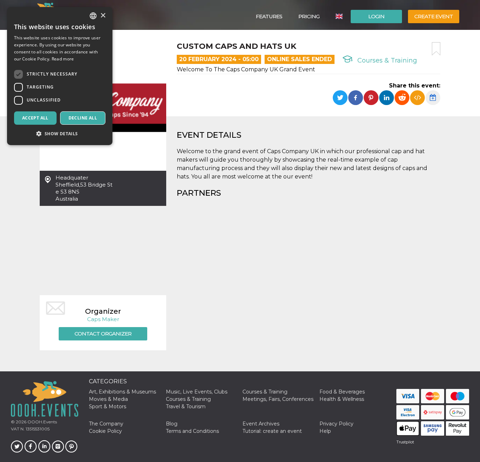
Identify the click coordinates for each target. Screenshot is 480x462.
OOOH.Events (41, 421)
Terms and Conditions (192, 431)
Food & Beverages (342, 392)
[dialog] (59, 76)
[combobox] (93, 15)
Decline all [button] (83, 118)
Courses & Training (386, 60)
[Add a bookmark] (436, 49)
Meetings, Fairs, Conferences (277, 399)
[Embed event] (417, 97)
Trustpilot (405, 442)
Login (376, 16)
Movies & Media (108, 399)
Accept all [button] (35, 118)
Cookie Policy (105, 431)
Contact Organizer (102, 333)
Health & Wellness (341, 399)
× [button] (102, 15)
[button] (59, 133)
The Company (106, 424)
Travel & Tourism (186, 406)
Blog (171, 424)
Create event (433, 16)
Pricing (308, 16)
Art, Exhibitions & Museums (122, 392)
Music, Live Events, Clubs (196, 392)
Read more (63, 59)
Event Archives (260, 424)
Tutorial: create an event (272, 431)
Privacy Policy (336, 424)
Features (269, 16)
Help (325, 431)
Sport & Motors (107, 406)
